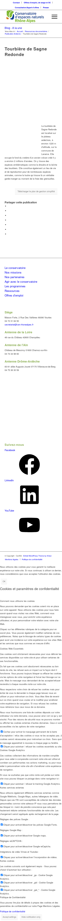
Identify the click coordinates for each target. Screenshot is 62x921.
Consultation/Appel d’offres (27, 7)
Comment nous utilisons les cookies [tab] (17, 601)
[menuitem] (16, 2)
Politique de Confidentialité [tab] (12, 897)
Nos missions (13, 272)
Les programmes (15, 286)
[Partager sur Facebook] (9, 206)
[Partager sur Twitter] (9, 210)
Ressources (12, 291)
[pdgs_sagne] (31, 89)
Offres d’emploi (14, 295)
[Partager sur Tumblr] (9, 229)
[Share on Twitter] (9, 215)
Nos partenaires (14, 277)
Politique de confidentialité (12, 911)
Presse (46, 7)
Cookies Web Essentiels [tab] (11, 648)
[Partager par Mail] (9, 234)
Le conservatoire (15, 268)
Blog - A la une (13, 28)
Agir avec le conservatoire (21, 281)
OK (4, 581)
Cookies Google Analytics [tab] (12, 750)
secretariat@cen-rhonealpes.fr (19, 324)
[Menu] (52, 16)
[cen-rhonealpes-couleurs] (26, 16)
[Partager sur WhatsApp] (9, 220)
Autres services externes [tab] (12, 787)
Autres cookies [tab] (7, 860)
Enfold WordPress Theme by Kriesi (37, 555)
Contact (16, 2)
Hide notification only (30, 916)
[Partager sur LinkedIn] (9, 224)
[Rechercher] (45, 16)
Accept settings (9, 916)
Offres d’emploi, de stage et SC (37, 2)
